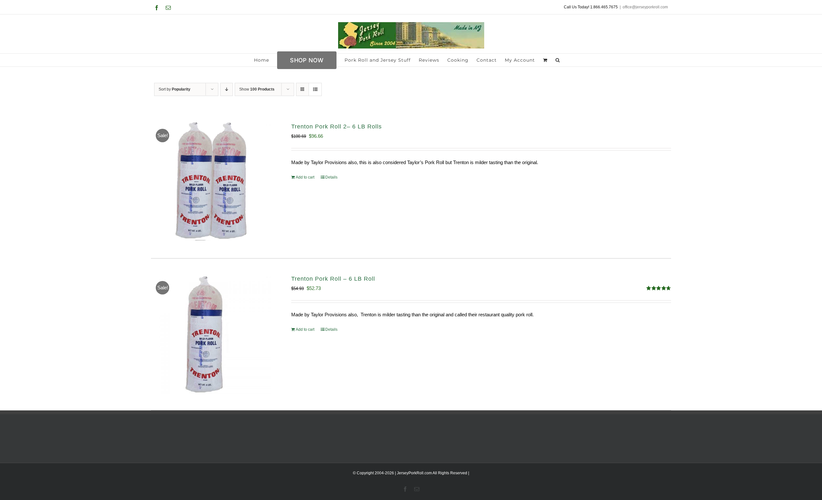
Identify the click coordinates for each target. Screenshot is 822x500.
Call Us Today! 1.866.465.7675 (591, 7)
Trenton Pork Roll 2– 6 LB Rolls (336, 126)
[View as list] (315, 89)
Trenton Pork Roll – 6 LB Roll (333, 279)
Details (331, 177)
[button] (557, 60)
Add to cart (305, 177)
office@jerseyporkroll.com (645, 7)
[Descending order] (226, 89)
